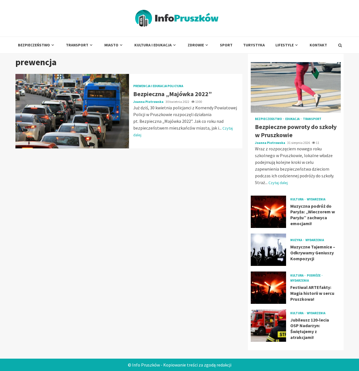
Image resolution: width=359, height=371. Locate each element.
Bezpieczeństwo (34, 44)
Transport (77, 44)
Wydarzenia (316, 199)
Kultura (297, 199)
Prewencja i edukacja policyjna (158, 86)
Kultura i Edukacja (153, 44)
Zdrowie (196, 44)
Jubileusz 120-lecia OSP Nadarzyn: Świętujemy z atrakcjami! (268, 325)
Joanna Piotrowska (148, 101)
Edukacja (292, 119)
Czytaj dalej (278, 182)
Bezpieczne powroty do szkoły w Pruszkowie (296, 87)
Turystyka (254, 44)
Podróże (314, 275)
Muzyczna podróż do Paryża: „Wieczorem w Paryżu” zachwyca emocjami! (268, 212)
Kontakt (318, 44)
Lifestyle (284, 44)
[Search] (340, 45)
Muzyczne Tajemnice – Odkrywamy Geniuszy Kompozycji (268, 250)
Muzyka (296, 240)
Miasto (111, 44)
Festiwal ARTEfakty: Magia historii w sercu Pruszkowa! (268, 288)
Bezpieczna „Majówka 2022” (72, 111)
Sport (226, 44)
